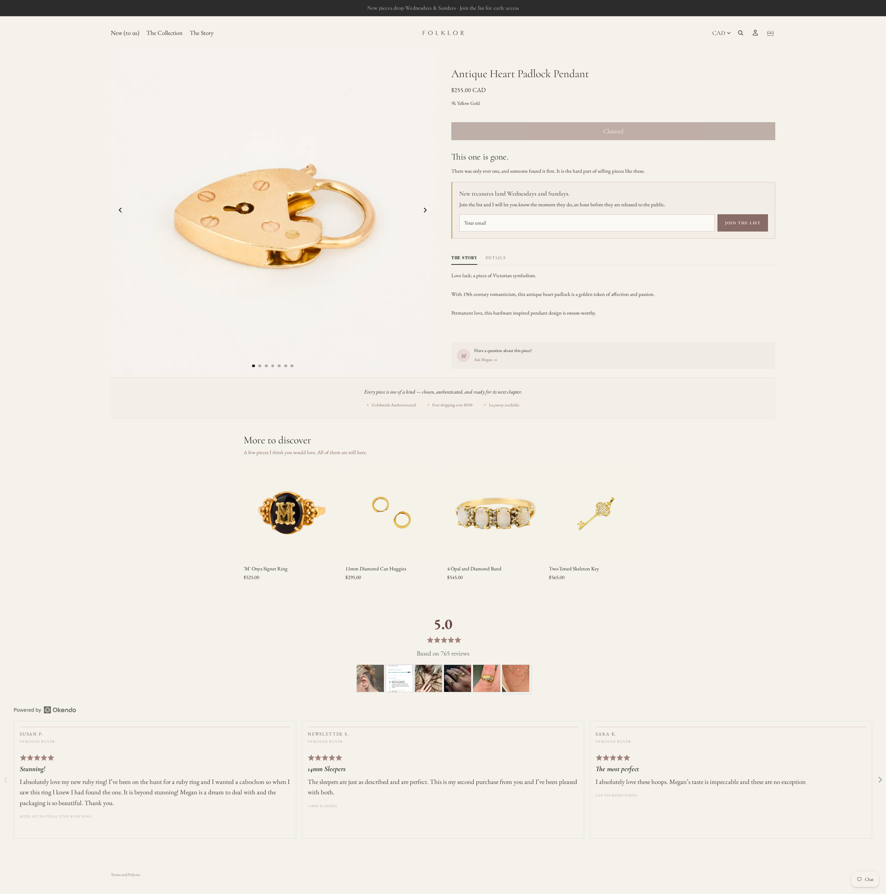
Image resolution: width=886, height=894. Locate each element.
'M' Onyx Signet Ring (266, 568)
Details (496, 258)
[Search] (740, 32)
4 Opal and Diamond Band (474, 568)
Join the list (742, 223)
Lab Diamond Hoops (616, 795)
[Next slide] (427, 211)
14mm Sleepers (322, 806)
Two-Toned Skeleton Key (574, 568)
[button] (370, 678)
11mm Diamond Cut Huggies (375, 568)
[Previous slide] (118, 211)
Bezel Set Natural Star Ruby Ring (56, 816)
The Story (464, 258)
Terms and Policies (125, 874)
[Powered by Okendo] (45, 710)
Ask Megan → (485, 359)
